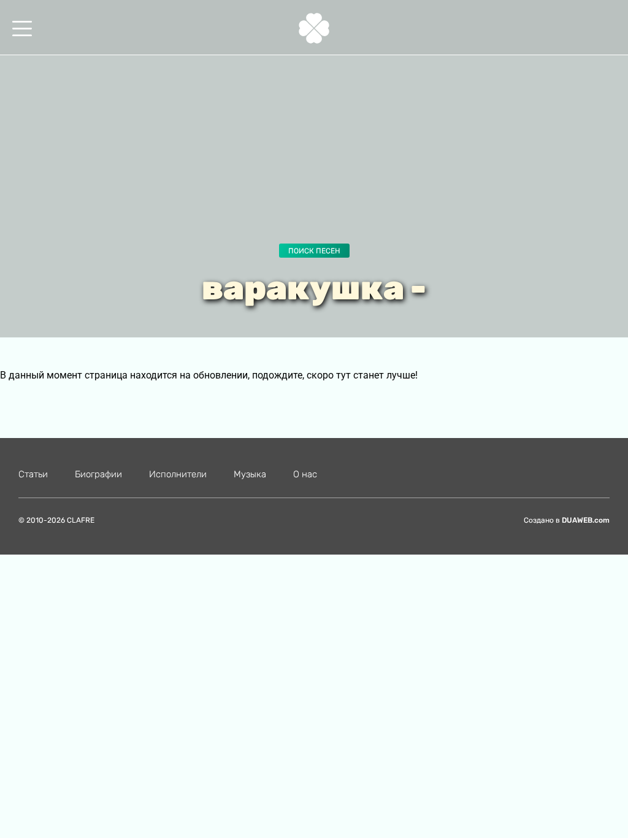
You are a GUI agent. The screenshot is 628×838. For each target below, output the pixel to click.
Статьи (33, 474)
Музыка (250, 474)
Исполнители (178, 474)
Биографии (98, 474)
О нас (305, 474)
